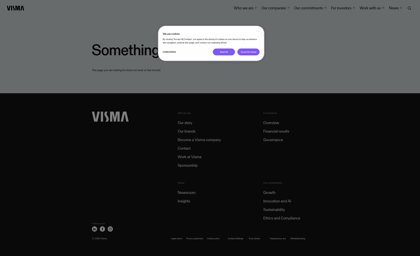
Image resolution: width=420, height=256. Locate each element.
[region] (211, 43)
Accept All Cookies (248, 52)
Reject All (224, 52)
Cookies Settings (169, 51)
